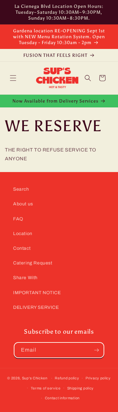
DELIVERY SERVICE (36, 307)
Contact (21, 248)
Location (22, 233)
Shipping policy (80, 388)
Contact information (62, 398)
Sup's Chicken (35, 378)
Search (21, 189)
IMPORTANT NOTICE (37, 292)
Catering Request (32, 263)
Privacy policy (98, 378)
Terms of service (46, 388)
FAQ (18, 218)
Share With (25, 277)
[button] (13, 78)
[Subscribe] (96, 350)
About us (23, 203)
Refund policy (67, 378)
